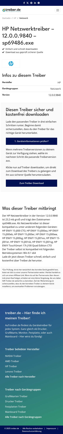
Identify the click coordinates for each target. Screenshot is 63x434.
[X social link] (27, 3)
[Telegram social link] (39, 3)
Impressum (51, 428)
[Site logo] (12, 9)
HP (15, 18)
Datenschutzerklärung (31, 431)
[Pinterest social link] (31, 3)
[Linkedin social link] (35, 3)
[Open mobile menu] (57, 10)
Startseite (6, 18)
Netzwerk (23, 18)
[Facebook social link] (24, 3)
